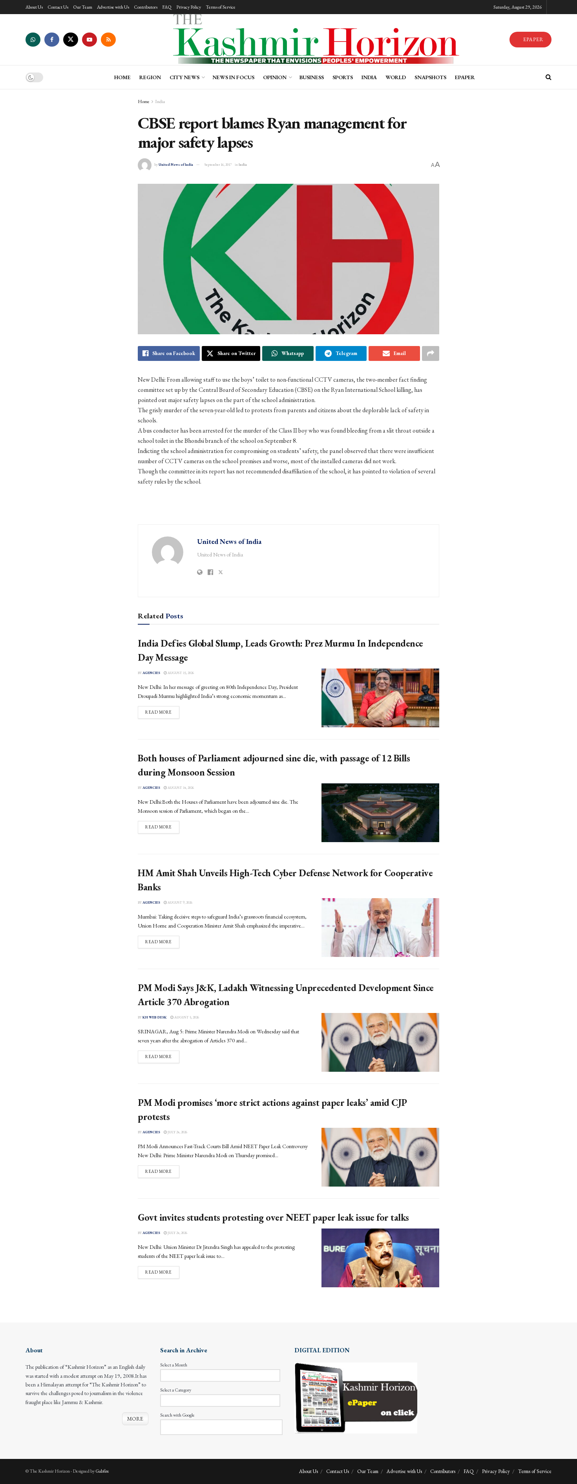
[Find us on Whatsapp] (33, 40)
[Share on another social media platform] (430, 353)
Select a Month (173, 1365)
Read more (162, 712)
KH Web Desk (154, 1017)
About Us (34, 7)
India (369, 77)
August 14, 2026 (180, 787)
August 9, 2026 (179, 902)
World (395, 77)
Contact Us (57, 7)
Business (311, 77)
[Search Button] (548, 77)
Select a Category (175, 1390)
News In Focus (233, 77)
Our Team (82, 7)
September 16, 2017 (218, 164)
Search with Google (177, 1415)
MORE (135, 1418)
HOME (122, 77)
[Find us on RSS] (108, 40)
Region (150, 77)
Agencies (151, 672)
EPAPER (533, 39)
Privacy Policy (188, 7)
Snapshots (430, 77)
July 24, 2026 (177, 1132)
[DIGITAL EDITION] (355, 1397)
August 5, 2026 (186, 1017)
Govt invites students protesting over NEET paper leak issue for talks (273, 1217)
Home (144, 101)
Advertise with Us (113, 7)
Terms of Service (221, 7)
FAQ (167, 7)
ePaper (465, 77)
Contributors (145, 7)
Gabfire (102, 1471)
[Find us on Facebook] (51, 40)
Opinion (275, 77)
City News (184, 77)
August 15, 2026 (180, 672)
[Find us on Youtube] (89, 40)
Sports (342, 77)
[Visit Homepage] (312, 39)
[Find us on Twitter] (70, 40)
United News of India (176, 164)
